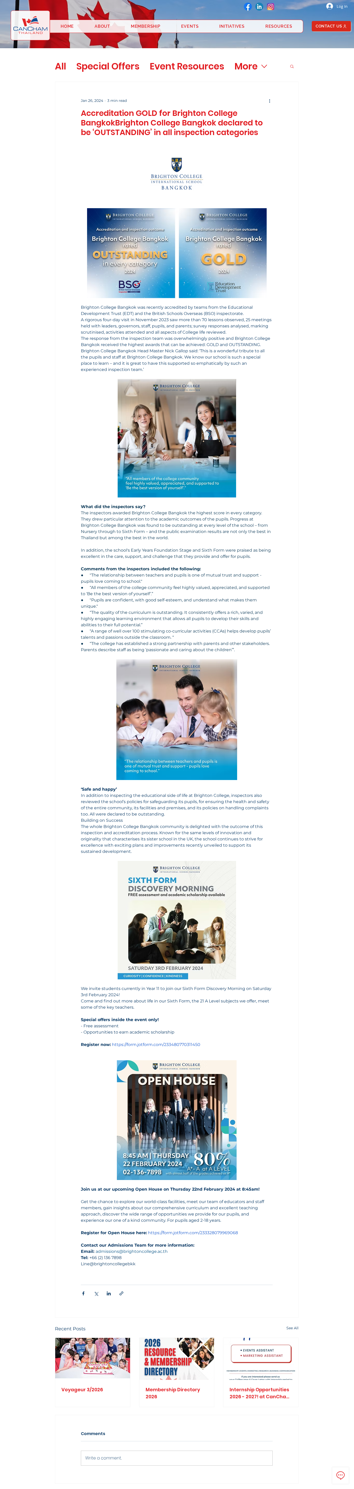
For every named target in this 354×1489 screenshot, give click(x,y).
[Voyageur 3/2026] (92, 1359)
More (246, 66)
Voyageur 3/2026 (82, 1389)
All (60, 66)
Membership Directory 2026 (173, 1393)
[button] (291, 66)
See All (292, 1328)
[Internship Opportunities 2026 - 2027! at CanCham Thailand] (260, 1359)
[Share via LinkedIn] (108, 1293)
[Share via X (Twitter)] (96, 1293)
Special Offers (107, 66)
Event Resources (187, 66)
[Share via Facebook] (83, 1293)
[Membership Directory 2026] (176, 1359)
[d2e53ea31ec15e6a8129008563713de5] (271, 7)
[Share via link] (121, 1293)
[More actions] (269, 100)
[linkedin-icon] (259, 7)
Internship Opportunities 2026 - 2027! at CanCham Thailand (260, 1393)
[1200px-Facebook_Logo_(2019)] (248, 7)
